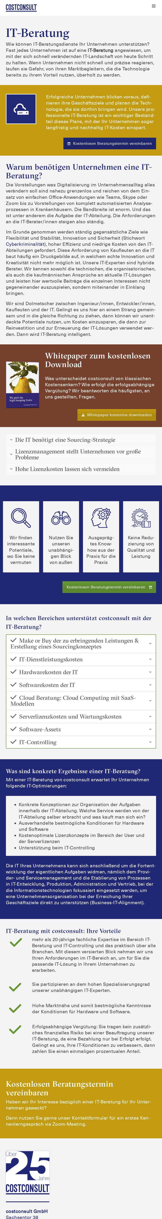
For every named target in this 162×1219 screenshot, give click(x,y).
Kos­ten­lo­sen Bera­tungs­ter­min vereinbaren (112, 143)
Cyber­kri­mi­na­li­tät (25, 244)
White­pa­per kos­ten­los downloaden (119, 414)
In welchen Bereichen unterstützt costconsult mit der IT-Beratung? (66, 621)
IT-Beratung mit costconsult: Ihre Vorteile (66, 943)
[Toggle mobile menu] (154, 6)
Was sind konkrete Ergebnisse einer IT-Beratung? (77, 775)
